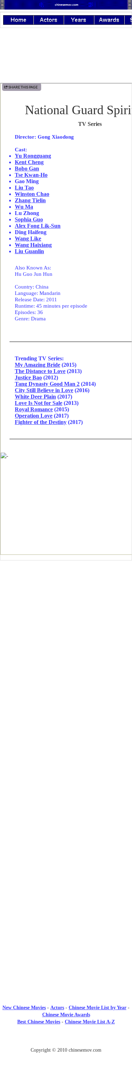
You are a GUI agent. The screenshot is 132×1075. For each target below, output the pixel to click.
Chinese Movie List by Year (97, 1007)
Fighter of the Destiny (41, 422)
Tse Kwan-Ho (31, 175)
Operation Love (33, 416)
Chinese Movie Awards (66, 1014)
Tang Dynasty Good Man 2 (47, 384)
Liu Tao (24, 188)
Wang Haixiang (33, 245)
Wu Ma (24, 207)
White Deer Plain (35, 397)
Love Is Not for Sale (38, 403)
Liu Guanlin (29, 251)
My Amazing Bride (37, 365)
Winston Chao (32, 194)
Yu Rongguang (33, 156)
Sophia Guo (29, 219)
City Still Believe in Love (44, 390)
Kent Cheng (29, 162)
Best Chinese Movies (38, 1021)
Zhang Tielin (30, 200)
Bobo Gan (27, 168)
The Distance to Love (40, 371)
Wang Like (28, 239)
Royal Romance (34, 409)
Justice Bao (28, 377)
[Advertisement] (66, 624)
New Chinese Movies (24, 1007)
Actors (57, 1007)
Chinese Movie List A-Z (90, 1021)
